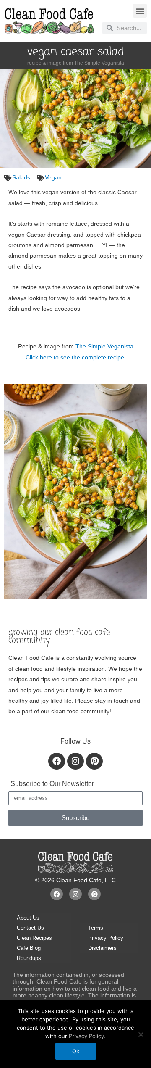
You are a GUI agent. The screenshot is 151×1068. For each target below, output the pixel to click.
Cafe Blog (29, 948)
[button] (140, 11)
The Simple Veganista (104, 346)
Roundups (29, 958)
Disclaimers (102, 948)
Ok (75, 1051)
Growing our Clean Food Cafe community (59, 636)
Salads (21, 177)
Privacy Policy (105, 938)
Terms (95, 928)
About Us (28, 918)
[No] (140, 1034)
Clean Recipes (34, 938)
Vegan (53, 177)
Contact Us (30, 928)
